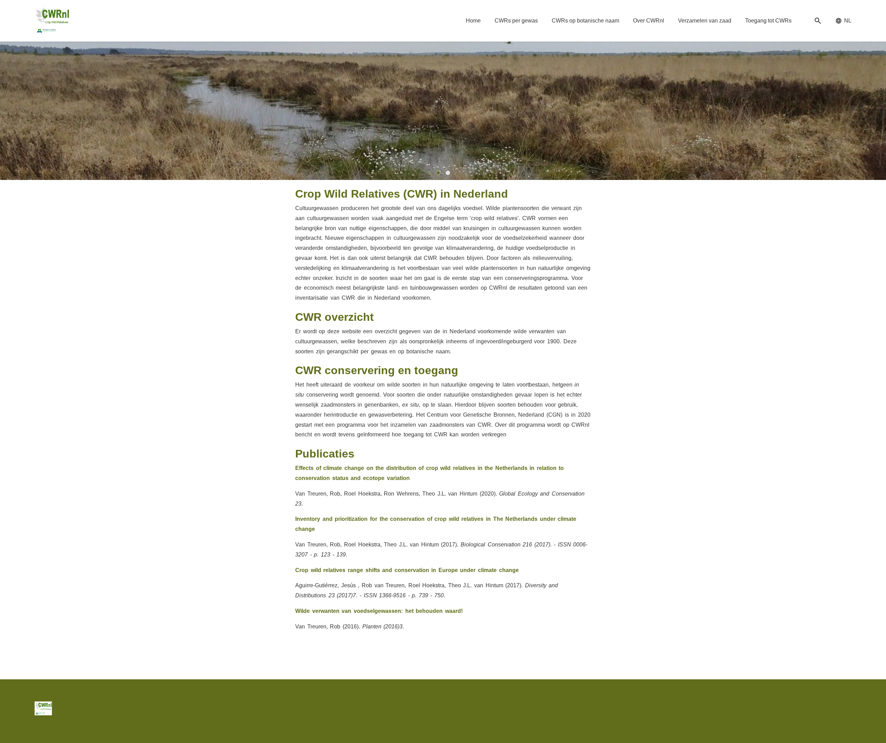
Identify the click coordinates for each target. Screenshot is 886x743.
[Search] (818, 21)
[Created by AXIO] (845, 707)
